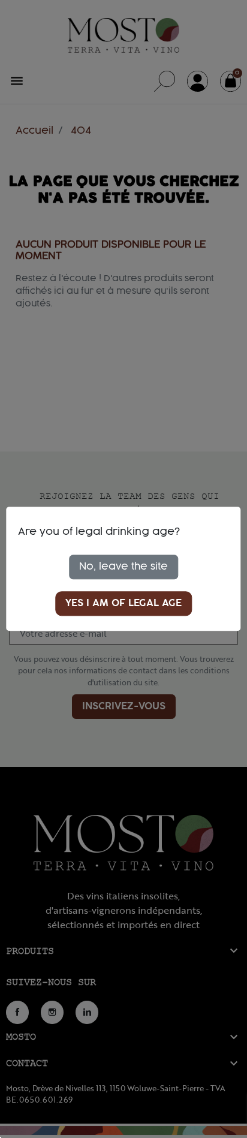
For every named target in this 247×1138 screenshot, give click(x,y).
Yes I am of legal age (123, 604)
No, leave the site (123, 566)
